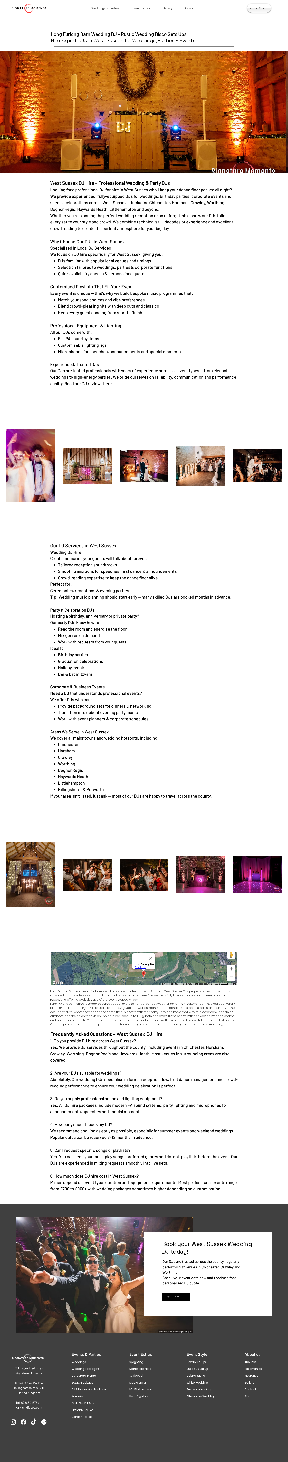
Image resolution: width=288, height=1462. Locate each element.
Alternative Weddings (201, 1396)
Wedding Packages (85, 1369)
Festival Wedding (199, 1389)
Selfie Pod (136, 1376)
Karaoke (77, 1396)
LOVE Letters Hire (140, 1389)
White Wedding (197, 1383)
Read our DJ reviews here (88, 383)
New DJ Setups (197, 1362)
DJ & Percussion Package (86, 1389)
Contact (250, 1389)
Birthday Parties (82, 1410)
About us (251, 1362)
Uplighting (136, 1362)
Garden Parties (82, 1417)
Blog (247, 1396)
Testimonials (254, 1369)
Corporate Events (84, 1376)
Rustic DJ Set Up (197, 1369)
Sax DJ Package (82, 1383)
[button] (105, 8)
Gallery (249, 1383)
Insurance (251, 1376)
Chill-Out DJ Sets (83, 1403)
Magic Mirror (137, 1383)
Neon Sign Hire (139, 1396)
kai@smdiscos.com (29, 1407)
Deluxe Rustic (196, 1376)
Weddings (79, 1362)
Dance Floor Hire (140, 1369)
